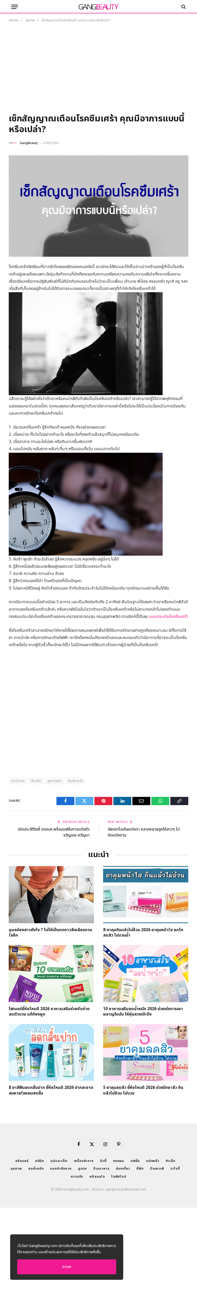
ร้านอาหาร (101, 1168)
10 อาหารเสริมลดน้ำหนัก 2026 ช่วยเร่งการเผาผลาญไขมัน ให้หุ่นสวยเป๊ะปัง (143, 1012)
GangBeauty (29, 143)
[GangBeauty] (98, 6)
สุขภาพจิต (54, 781)
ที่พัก (140, 1168)
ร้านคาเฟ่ (157, 1168)
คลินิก (39, 1160)
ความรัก (77, 1176)
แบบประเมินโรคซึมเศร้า (168, 616)
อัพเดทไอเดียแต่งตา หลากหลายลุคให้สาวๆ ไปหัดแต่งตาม (144, 832)
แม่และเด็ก (59, 1160)
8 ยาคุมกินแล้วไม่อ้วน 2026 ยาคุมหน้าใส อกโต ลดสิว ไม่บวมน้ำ (143, 933)
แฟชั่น (135, 1160)
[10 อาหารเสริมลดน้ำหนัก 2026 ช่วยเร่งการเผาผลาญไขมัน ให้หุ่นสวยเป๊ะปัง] (145, 973)
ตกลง (66, 1266)
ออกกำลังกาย (60, 1168)
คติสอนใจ (97, 1176)
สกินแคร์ (21, 1160)
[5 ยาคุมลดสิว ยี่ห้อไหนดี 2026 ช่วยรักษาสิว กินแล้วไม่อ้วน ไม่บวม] (145, 1052)
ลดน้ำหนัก (36, 1168)
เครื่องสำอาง (84, 1160)
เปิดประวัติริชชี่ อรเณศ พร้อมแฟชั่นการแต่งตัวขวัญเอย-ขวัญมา (54, 832)
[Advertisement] (98, 70)
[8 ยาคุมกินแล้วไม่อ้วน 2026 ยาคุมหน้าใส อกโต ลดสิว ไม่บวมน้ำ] (145, 894)
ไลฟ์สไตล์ (118, 1176)
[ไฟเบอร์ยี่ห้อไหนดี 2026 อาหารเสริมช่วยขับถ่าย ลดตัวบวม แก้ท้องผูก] (51, 973)
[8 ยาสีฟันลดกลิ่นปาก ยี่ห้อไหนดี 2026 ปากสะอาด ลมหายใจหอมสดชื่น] (51, 1052)
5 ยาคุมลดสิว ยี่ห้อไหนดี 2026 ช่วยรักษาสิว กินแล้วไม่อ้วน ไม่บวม (143, 1090)
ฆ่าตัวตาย (18, 781)
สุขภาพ (16, 1168)
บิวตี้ (103, 1160)
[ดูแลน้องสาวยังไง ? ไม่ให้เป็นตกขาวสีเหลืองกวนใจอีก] (51, 894)
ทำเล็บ (170, 1160)
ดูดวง (82, 1168)
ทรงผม (118, 1160)
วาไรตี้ (175, 1168)
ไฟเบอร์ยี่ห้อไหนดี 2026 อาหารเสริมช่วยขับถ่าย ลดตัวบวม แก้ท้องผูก (49, 1012)
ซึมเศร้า (36, 781)
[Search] (183, 7)
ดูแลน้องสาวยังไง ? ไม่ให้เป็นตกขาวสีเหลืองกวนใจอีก (50, 933)
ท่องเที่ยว (123, 1168)
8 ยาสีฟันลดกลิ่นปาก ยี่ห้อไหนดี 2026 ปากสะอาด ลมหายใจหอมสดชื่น (51, 1090)
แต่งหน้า (152, 1160)
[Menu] (14, 7)
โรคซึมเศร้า (75, 781)
